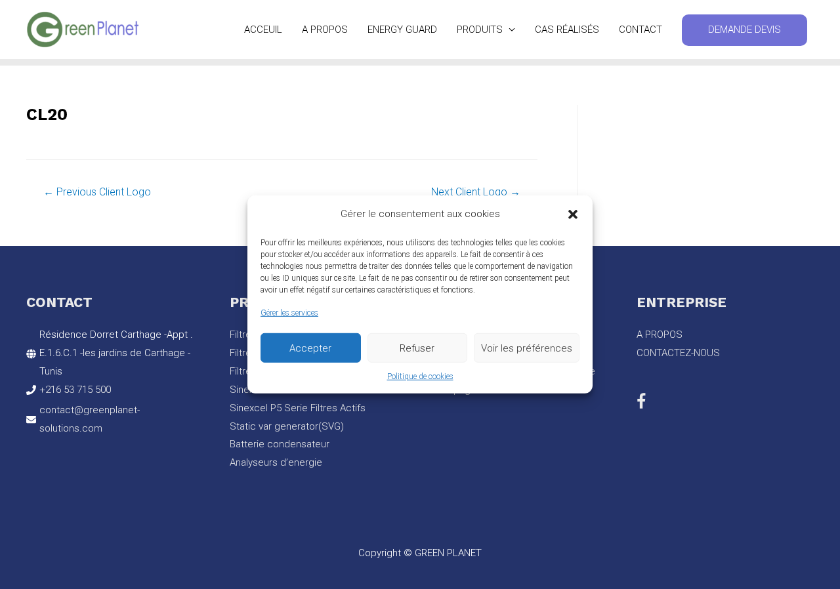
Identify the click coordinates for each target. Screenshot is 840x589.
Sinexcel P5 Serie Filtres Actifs (298, 408)
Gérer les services (289, 312)
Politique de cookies (420, 376)
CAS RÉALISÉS (567, 29)
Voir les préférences (526, 348)
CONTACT (640, 29)
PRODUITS (480, 29)
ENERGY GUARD (402, 29)
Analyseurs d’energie (276, 462)
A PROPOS (325, 29)
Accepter (310, 348)
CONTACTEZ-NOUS (678, 353)
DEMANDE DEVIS (744, 29)
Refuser (417, 348)
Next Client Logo (475, 192)
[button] (572, 214)
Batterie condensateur (279, 444)
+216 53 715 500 (75, 390)
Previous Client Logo (97, 192)
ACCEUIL (263, 29)
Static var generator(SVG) (287, 426)
